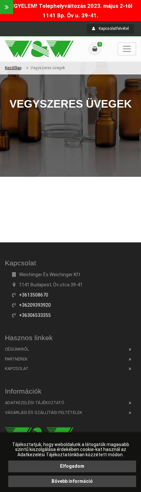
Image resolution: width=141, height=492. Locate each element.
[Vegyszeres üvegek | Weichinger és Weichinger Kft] (39, 49)
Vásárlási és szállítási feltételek (43, 412)
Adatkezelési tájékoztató (34, 402)
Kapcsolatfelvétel (113, 28)
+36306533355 (35, 315)
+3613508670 (33, 294)
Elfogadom (72, 466)
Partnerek (16, 359)
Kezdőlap (13, 68)
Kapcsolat (17, 368)
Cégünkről (17, 349)
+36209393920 (35, 305)
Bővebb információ (72, 481)
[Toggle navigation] (127, 48)
